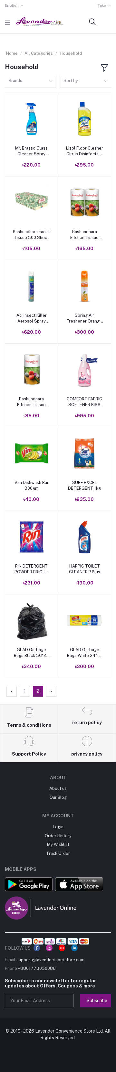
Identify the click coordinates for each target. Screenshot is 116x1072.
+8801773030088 (37, 968)
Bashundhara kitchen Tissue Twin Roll (84, 235)
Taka (102, 5)
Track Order (58, 853)
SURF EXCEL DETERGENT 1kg (84, 485)
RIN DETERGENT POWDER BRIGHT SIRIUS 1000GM (31, 569)
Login (58, 826)
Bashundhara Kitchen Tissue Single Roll (31, 402)
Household (71, 53)
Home (12, 53)
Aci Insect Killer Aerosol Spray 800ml (31, 318)
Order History (58, 835)
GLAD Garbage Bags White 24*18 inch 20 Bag (84, 653)
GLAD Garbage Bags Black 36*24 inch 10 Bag (31, 653)
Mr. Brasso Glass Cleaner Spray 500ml (31, 151)
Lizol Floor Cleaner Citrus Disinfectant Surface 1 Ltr (84, 151)
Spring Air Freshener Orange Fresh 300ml (84, 318)
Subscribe (97, 1000)
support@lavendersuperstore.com (50, 959)
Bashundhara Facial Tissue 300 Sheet (31, 234)
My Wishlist (58, 844)
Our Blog (58, 797)
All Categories (38, 53)
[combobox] (30, 81)
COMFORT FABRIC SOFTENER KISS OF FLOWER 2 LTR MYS (84, 402)
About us (58, 788)
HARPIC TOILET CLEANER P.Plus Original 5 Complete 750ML (84, 569)
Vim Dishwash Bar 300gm (32, 485)
